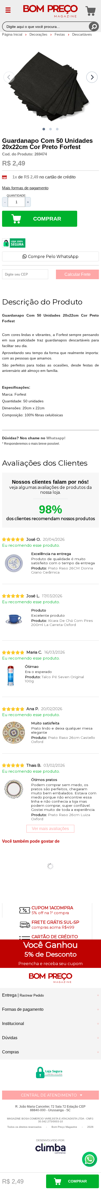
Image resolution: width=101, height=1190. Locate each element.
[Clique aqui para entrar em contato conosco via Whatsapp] (89, 1159)
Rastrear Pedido (32, 995)
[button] (43, 129)
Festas (60, 34)
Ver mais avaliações (50, 828)
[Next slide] (92, 77)
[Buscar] (93, 26)
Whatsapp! (56, 438)
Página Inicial (12, 34)
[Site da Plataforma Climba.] (50, 1146)
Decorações (39, 34)
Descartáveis (82, 34)
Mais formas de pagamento (25, 188)
